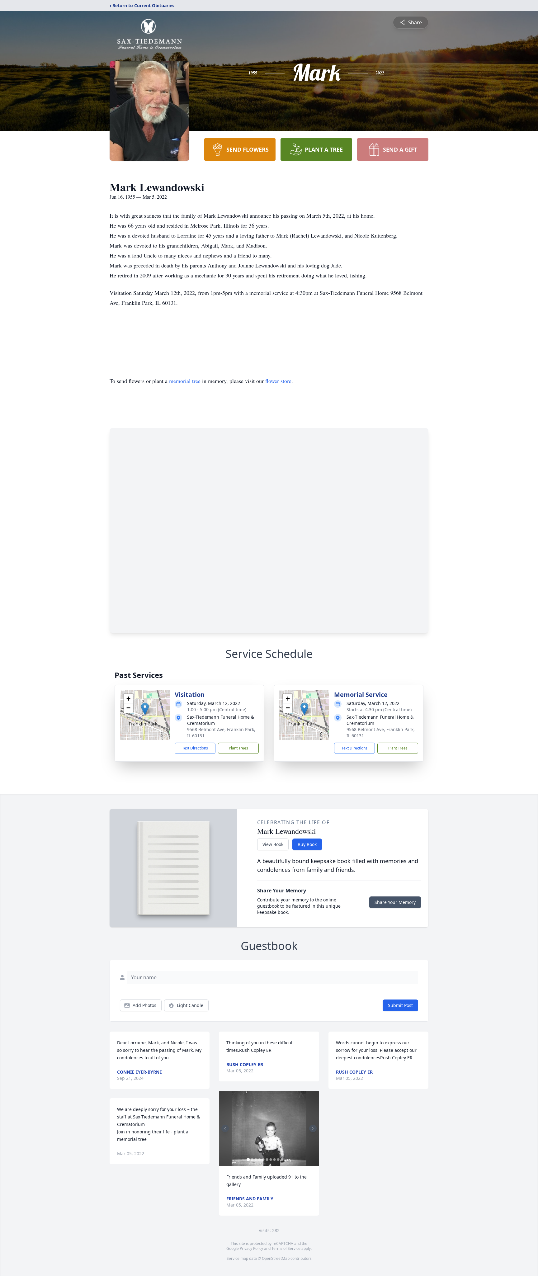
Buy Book (307, 844)
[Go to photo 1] (248, 1159)
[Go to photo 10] (282, 1159)
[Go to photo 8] (274, 1159)
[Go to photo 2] (252, 1159)
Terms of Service (285, 1248)
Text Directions (195, 748)
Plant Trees (238, 748)
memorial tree (185, 381)
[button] (145, 708)
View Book (272, 844)
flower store (278, 381)
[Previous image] (225, 1128)
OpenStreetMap (276, 1258)
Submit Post (400, 1005)
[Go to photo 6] (267, 1159)
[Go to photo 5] (263, 1159)
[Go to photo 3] (255, 1159)
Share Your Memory (395, 902)
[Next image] (313, 1128)
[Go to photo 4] (259, 1159)
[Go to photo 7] (270, 1159)
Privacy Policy (251, 1248)
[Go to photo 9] (278, 1159)
